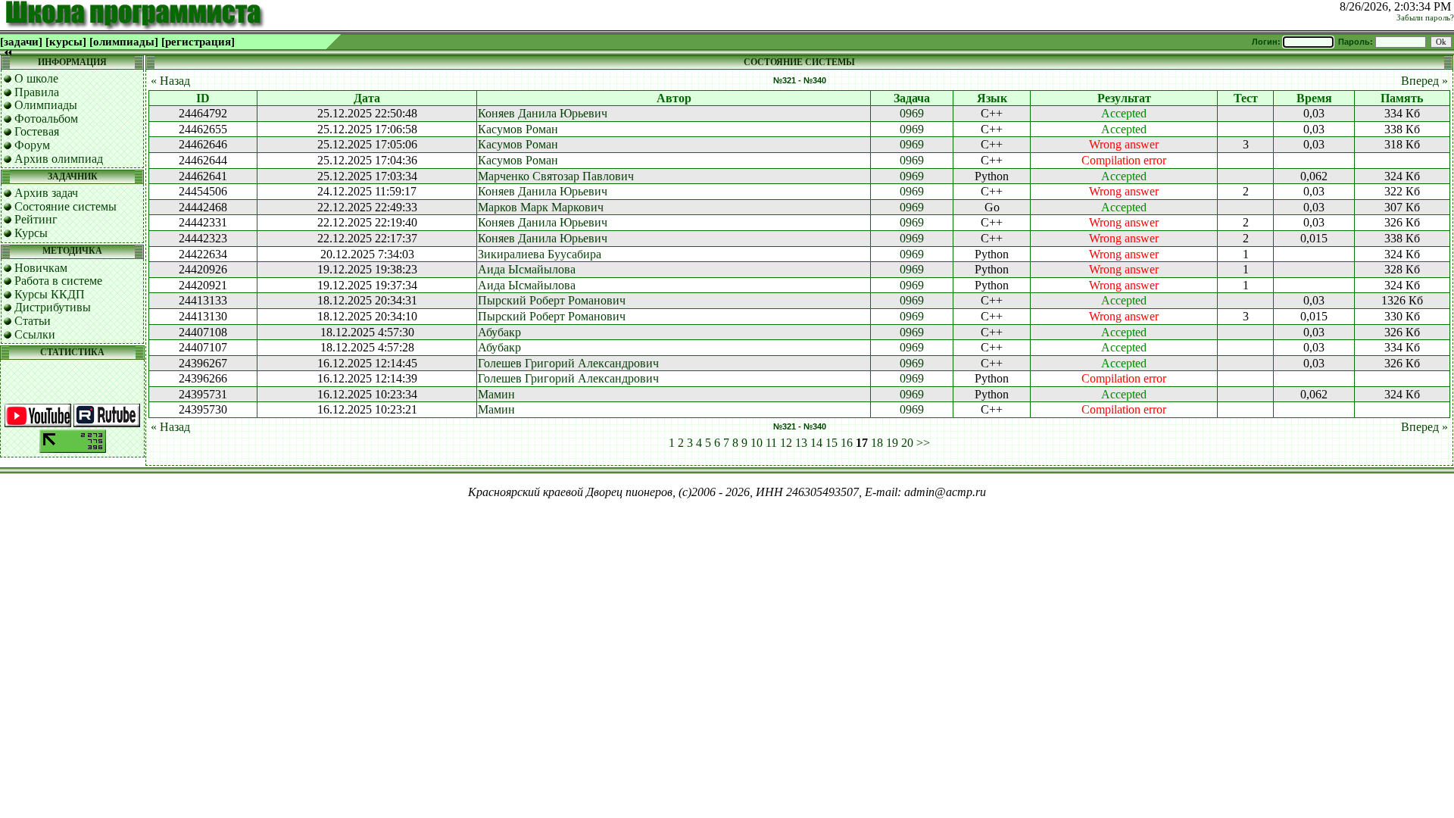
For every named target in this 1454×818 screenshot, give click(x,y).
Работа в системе (58, 280)
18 (877, 442)
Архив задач (46, 192)
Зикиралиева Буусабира (539, 254)
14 (816, 442)
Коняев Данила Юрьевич (542, 113)
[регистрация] (198, 42)
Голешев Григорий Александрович (568, 363)
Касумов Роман (518, 129)
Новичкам (40, 267)
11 (771, 442)
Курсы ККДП (49, 294)
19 (892, 442)
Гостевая (36, 131)
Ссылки (34, 334)
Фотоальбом (46, 118)
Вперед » (1424, 80)
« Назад (170, 80)
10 (756, 442)
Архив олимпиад (58, 158)
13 (801, 442)
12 (786, 442)
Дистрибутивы (52, 307)
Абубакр (499, 332)
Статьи (32, 320)
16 (847, 442)
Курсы (31, 232)
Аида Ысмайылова (527, 269)
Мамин (496, 394)
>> (923, 442)
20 (907, 442)
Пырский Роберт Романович (552, 300)
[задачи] (21, 42)
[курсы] (65, 42)
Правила (36, 92)
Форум (32, 145)
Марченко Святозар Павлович (556, 176)
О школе (36, 78)
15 (831, 442)
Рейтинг (36, 219)
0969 (912, 113)
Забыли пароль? (1425, 18)
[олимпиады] (123, 42)
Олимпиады (45, 104)
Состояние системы (65, 206)
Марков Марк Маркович (541, 207)
